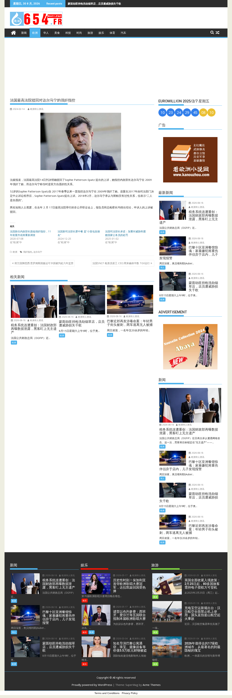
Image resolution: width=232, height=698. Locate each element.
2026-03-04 (121, 638)
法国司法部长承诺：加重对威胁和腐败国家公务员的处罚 (125, 233)
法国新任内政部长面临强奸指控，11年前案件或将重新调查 (30, 233)
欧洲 (35, 32)
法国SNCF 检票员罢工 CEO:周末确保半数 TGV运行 (121, 263)
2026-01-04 (193, 638)
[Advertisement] (116, 65)
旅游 (90, 32)
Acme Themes (152, 685)
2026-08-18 (19, 320)
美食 (57, 32)
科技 (68, 32)
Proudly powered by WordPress (92, 685)
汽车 (123, 32)
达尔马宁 (37, 251)
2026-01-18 (193, 603)
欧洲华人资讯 (36, 109)
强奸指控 (27, 251)
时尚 (79, 32)
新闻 (24, 32)
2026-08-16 (67, 316)
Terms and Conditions (106, 693)
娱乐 (101, 32)
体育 (112, 32)
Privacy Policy (130, 693)
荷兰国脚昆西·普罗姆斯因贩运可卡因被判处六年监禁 (43, 263)
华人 (46, 32)
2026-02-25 (193, 575)
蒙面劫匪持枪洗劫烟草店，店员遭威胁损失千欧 (94, 3)
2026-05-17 (121, 575)
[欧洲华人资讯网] (13, 32)
